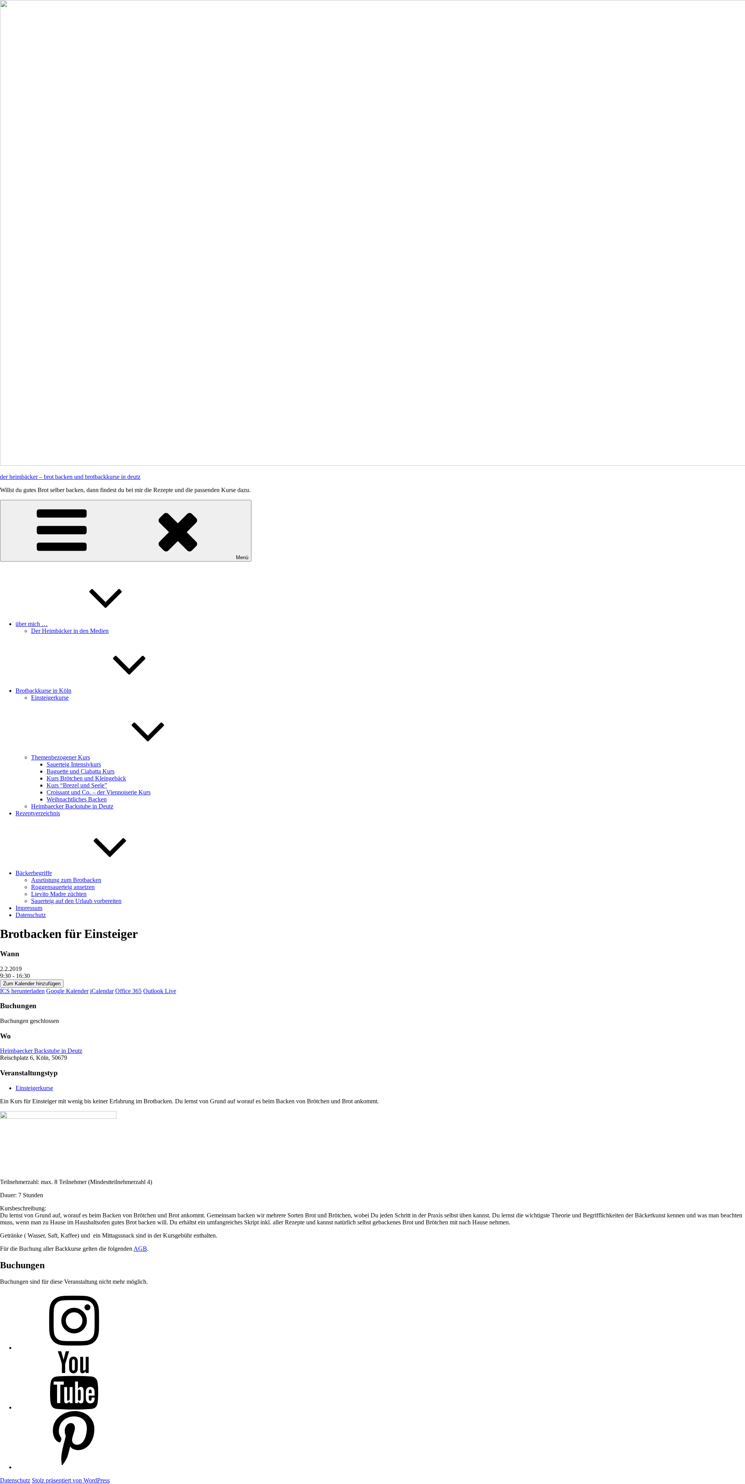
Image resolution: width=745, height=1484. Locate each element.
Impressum (29, 908)
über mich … (32, 624)
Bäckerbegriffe (34, 873)
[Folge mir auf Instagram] (74, 1347)
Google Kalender (67, 991)
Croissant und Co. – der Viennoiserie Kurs (99, 792)
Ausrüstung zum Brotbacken (66, 880)
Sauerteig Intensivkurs (74, 764)
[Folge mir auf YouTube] (74, 1407)
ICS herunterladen (22, 991)
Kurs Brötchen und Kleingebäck (86, 778)
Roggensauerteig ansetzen (63, 887)
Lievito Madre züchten (59, 894)
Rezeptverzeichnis (38, 813)
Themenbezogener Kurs (60, 757)
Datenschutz (31, 915)
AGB (140, 1248)
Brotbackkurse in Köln (43, 690)
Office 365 (128, 991)
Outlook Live (159, 991)
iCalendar (102, 991)
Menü (242, 557)
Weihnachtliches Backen (77, 799)
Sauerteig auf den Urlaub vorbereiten (76, 901)
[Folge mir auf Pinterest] (74, 1467)
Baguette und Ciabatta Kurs (80, 771)
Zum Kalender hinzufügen (32, 983)
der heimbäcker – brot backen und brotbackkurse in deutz (70, 476)
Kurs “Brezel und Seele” (77, 785)
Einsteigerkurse (50, 697)
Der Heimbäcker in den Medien (70, 631)
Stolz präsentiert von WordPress (71, 1480)
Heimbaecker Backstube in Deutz (72, 806)
